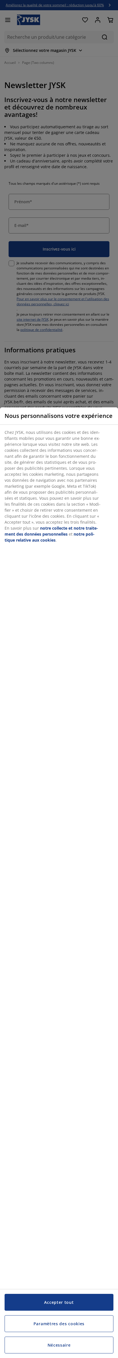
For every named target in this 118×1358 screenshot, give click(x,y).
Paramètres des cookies (59, 1323)
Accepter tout (59, 1302)
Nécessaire (59, 1345)
